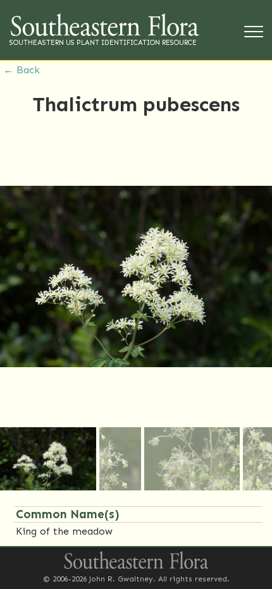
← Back (21, 70)
